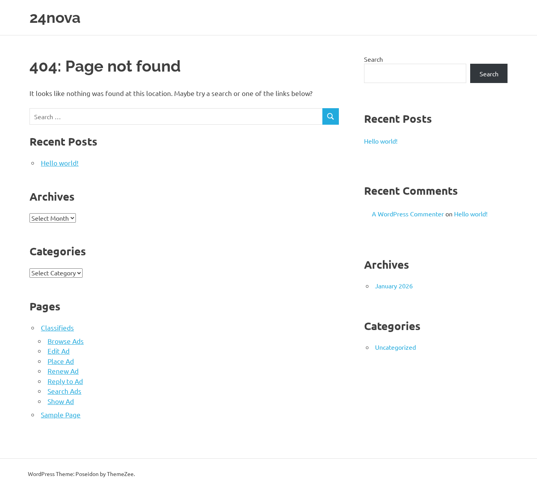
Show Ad (61, 401)
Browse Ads (66, 341)
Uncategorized (395, 347)
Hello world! (60, 163)
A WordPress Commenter (408, 214)
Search (373, 59)
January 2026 (394, 286)
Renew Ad (63, 371)
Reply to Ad (65, 381)
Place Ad (61, 361)
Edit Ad (59, 351)
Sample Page (61, 414)
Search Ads (64, 391)
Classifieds (57, 327)
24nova (55, 17)
